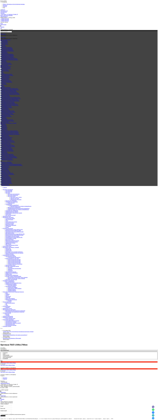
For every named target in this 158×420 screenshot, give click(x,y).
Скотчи (7, 295)
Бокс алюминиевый (9, 281)
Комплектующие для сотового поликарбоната (20, 206)
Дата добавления (5, 350)
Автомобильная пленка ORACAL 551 (8, 104)
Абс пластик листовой (5, 63)
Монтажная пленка (4, 95)
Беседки (7, 314)
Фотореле (10, 267)
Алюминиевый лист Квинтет (6, 56)
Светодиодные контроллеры (14, 268)
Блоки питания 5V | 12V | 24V (7, 140)
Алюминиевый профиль (10, 284)
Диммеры (10, 269)
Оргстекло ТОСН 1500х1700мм (7, 365)
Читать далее (6, 332)
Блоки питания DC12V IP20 (14, 259)
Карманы (7, 307)
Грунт (6, 305)
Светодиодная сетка (10, 324)
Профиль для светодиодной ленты (13, 283)
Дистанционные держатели (6, 173)
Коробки (10, 300)
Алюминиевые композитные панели (8, 58)
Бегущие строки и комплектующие (8, 156)
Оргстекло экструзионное (14, 194)
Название (5, 352)
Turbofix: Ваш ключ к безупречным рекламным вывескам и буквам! (18, 331)
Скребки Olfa (3, 126)
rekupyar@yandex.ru (5, 383)
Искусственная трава (10, 318)
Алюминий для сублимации (6, 54)
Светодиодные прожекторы (6, 154)
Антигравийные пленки (5, 106)
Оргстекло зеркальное (13, 195)
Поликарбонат (3, 51)
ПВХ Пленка (3, 117)
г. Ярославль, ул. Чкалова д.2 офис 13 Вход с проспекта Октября (9, 15)
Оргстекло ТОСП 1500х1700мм (7, 372)
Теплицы (7, 315)
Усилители (10, 270)
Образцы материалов (5, 177)
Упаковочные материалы (11, 299)
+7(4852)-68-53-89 (4, 18)
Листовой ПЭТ (3, 43)
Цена (4, 353)
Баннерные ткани (4, 78)
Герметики (7, 297)
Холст (1, 72)
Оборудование (11, 202)
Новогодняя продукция (5, 182)
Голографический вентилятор (12, 320)
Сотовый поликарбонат (13, 205)
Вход (1, 23)
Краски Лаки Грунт (4, 166)
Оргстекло (2, 45)
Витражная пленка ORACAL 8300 (8, 90)
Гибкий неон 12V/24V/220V (6, 149)
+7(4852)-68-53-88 (4, 19)
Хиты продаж (6, 355)
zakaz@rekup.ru (4, 16)
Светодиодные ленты (5, 143)
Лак (6, 304)
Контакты (5, 5)
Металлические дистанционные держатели (15, 310)
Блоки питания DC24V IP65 (14, 262)
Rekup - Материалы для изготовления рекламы (14, 4)
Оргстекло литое (11, 196)
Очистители (8, 296)
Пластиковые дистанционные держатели (14, 311)
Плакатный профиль (12, 287)
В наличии (5, 358)
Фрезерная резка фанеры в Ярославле (12, 338)
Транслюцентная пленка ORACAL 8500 (9, 93)
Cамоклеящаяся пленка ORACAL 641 (9, 88)
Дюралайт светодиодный (6, 158)
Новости (5, 6)
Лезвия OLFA (3, 128)
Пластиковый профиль (10, 286)
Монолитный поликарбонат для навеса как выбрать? (15, 335)
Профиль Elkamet (12, 290)
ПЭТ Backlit (3, 83)
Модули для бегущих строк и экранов (16, 278)
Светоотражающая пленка (6, 113)
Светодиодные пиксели (5, 147)
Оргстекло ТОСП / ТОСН (16, 197)
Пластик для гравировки (6, 47)
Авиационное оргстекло (15, 199)
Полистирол (3, 60)
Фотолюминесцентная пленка (7, 102)
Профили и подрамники (5, 162)
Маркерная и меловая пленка (7, 110)
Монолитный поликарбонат (14, 207)
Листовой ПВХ (3, 40)
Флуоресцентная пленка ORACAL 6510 (9, 99)
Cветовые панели (4, 184)
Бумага (2, 85)
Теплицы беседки (4, 175)
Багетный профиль (12, 285)
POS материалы (4, 168)
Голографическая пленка (6, 74)
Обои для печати (4, 69)
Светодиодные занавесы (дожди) (13, 323)
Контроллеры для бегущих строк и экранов (18, 277)
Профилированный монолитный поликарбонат (19, 208)
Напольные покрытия (5, 179)
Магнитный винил (4, 108)
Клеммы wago (3, 152)
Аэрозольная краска (10, 303)
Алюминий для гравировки (6, 49)
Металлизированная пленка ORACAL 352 (10, 97)
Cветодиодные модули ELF (14, 257)
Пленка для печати (4, 76)
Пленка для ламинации (5, 80)
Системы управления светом (7, 145)
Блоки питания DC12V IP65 (14, 260)
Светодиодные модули (5, 138)
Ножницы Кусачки (4, 135)
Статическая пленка (5, 67)
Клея (6, 293)
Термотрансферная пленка (6, 119)
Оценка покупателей (7, 356)
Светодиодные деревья (10, 321)
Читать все (2, 341)
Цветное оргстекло (14, 198)
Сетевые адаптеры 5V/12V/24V (15, 264)
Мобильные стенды (4, 170)
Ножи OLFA (3, 124)
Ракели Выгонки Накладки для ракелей (9, 133)
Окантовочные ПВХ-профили (14, 288)
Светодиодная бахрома (10, 325)
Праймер (7, 294)
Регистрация (3, 24)
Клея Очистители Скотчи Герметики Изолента (10, 164)
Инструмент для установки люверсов (9, 130)
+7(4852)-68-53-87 (4, 21)
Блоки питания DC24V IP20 (14, 261)
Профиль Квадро (12, 289)
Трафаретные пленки (5, 115)
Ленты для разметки (10, 298)
